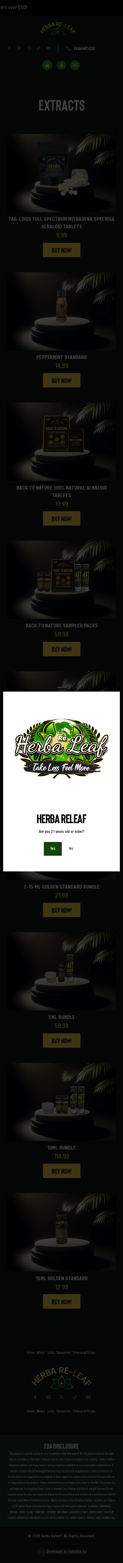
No (71, 848)
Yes (53, 848)
